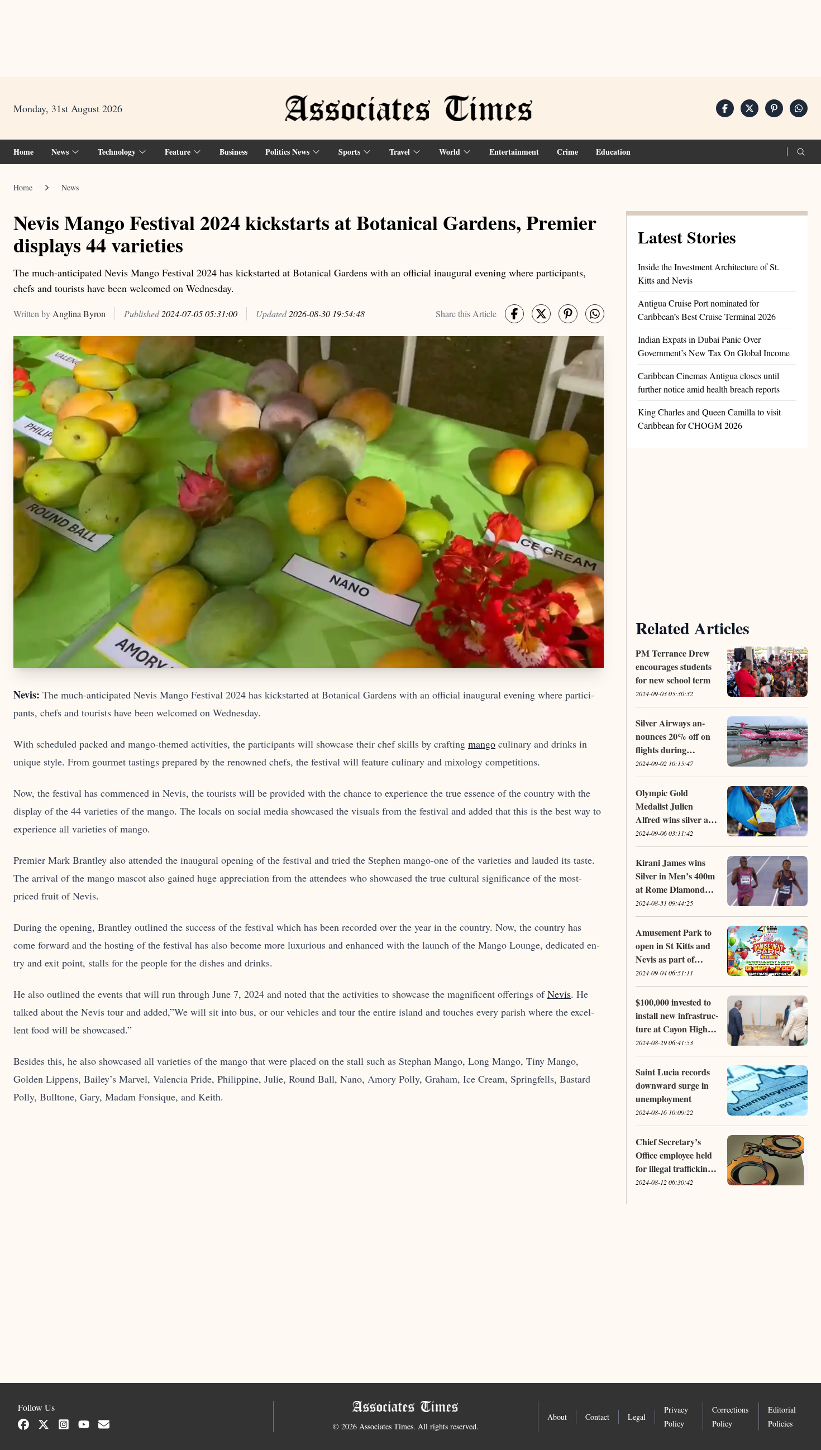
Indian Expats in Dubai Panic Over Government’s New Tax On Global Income (714, 345)
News (70, 187)
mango (481, 743)
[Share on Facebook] (725, 108)
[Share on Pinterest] (774, 108)
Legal (637, 1416)
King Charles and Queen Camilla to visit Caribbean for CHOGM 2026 (709, 418)
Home (23, 151)
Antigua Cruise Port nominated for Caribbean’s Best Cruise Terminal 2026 (707, 309)
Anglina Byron (79, 313)
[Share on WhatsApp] (799, 108)
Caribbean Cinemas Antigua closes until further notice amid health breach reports (709, 382)
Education (613, 151)
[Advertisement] (410, 34)
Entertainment (514, 151)
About (557, 1416)
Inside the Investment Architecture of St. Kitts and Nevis (708, 273)
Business (233, 151)
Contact (597, 1416)
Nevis (559, 994)
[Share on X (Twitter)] (749, 108)
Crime (567, 151)
